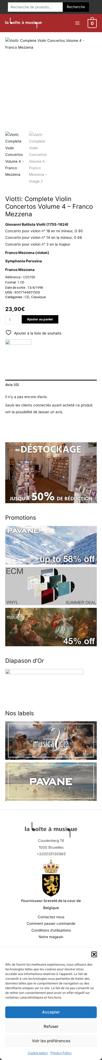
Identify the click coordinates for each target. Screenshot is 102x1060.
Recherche (76, 7)
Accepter (51, 1012)
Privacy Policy (61, 1053)
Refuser (51, 1026)
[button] (94, 954)
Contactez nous (51, 917)
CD (27, 297)
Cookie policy (38, 1053)
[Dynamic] (18, 352)
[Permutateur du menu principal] (77, 23)
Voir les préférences (51, 1040)
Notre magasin (51, 937)
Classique (38, 297)
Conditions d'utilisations (51, 930)
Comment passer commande (51, 923)
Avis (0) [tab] (12, 385)
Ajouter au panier (40, 319)
